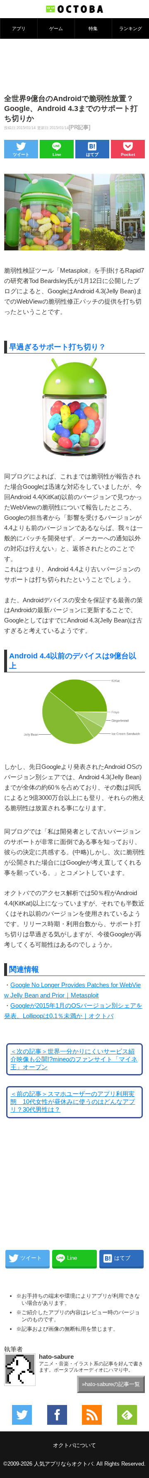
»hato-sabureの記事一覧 (111, 1384)
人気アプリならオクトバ (63, 1464)
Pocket (128, 154)
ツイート (21, 154)
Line (57, 154)
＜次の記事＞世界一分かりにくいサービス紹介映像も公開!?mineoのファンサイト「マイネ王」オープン (73, 1059)
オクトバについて (74, 1445)
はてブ (92, 154)
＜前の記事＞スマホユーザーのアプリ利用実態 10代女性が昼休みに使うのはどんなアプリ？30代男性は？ (72, 1102)
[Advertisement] (74, 65)
